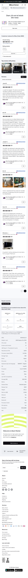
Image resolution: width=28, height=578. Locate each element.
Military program (5, 517)
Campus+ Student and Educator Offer (10, 515)
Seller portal (4, 520)
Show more (5, 99)
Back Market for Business (7, 522)
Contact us (4, 496)
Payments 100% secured (7, 524)
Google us (13, 437)
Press (3, 480)
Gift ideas (4, 537)
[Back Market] (14, 4)
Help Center (4, 498)
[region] (14, 68)
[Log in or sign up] (22, 5)
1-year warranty (5, 509)
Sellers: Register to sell (6, 518)
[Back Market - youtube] (9, 490)
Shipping (4, 499)
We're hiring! (4, 485)
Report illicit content (6, 554)
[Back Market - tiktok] (6, 490)
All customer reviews (6, 535)
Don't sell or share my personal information (11, 551)
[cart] (25, 5)
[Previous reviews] (21, 291)
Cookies (3, 549)
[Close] (26, 1)
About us (4, 478)
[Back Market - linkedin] (12, 490)
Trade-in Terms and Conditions (8, 547)
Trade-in (3, 513)
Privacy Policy (5, 553)
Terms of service (5, 545)
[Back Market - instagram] (3, 490)
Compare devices (5, 534)
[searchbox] (19, 8)
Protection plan (5, 511)
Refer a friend (5, 507)
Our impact (4, 482)
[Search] (11, 8)
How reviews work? (7, 56)
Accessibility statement (7, 483)
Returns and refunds (6, 501)
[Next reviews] (25, 291)
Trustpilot (4, 487)
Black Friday (4, 539)
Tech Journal (4, 532)
